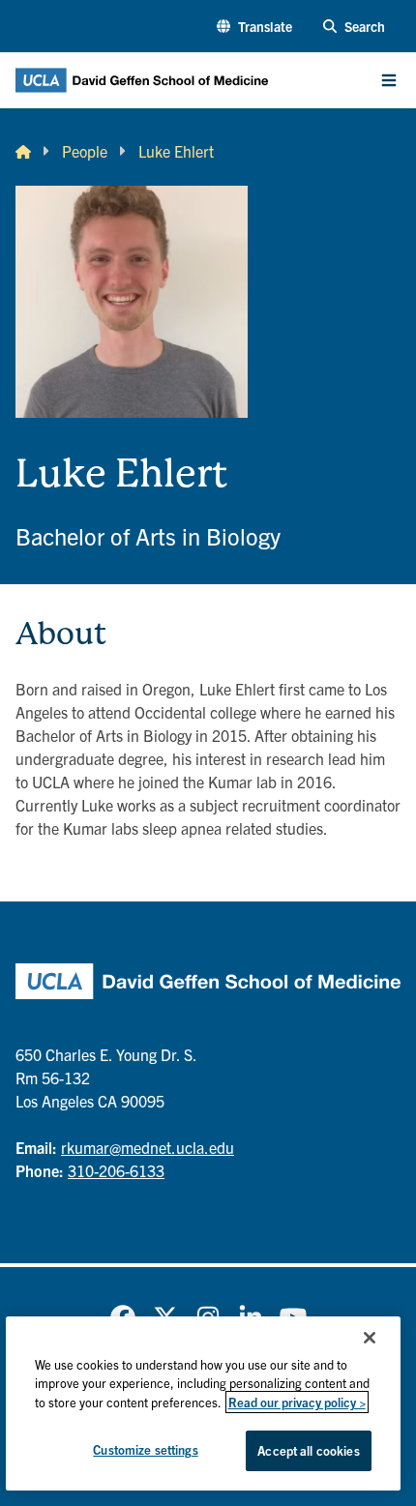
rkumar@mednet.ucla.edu (147, 1147)
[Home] (23, 150)
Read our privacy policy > (297, 1402)
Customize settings (145, 1449)
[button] (254, 26)
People (84, 151)
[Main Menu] (389, 80)
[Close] (369, 1337)
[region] (203, 1403)
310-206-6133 (116, 1170)
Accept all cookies (308, 1450)
